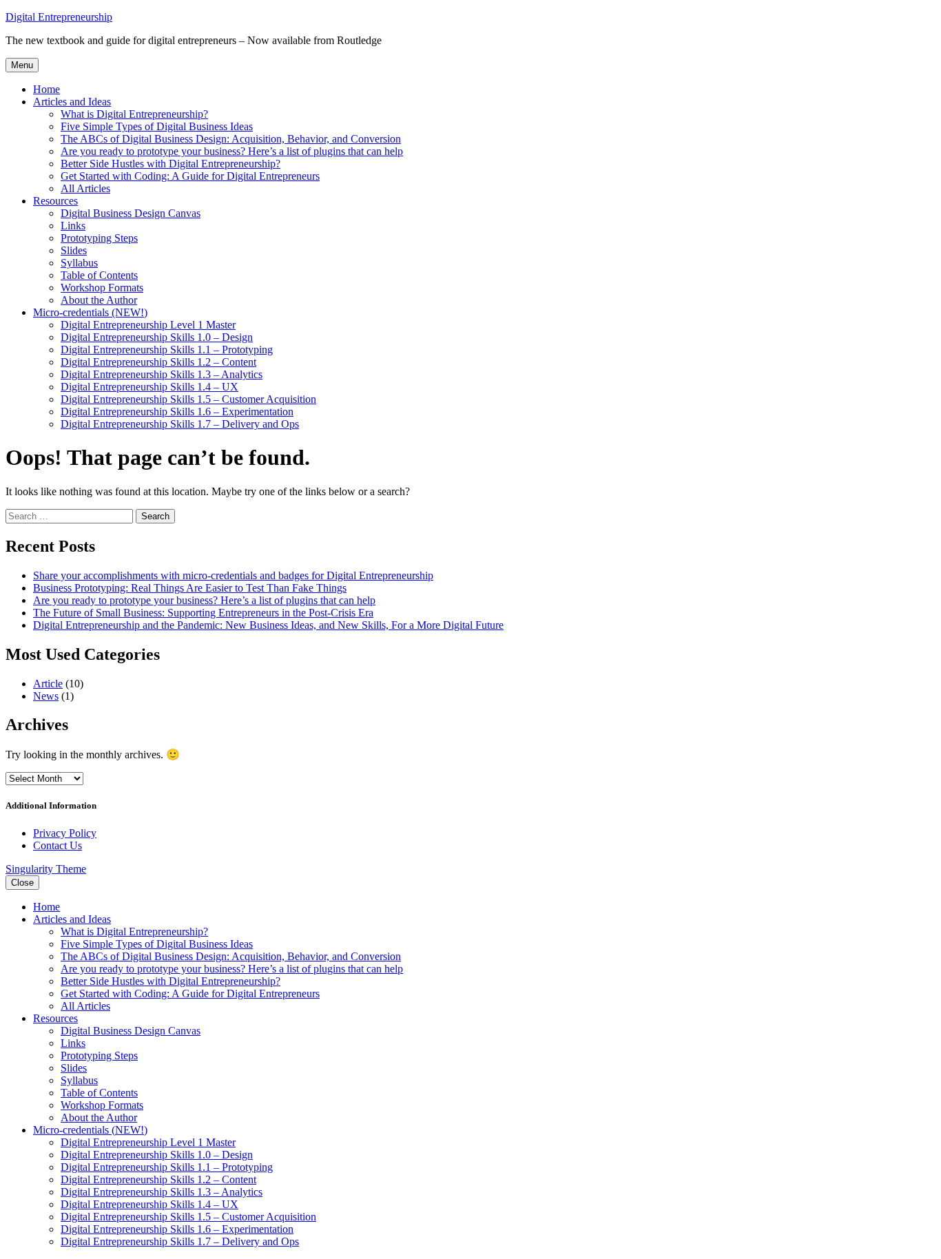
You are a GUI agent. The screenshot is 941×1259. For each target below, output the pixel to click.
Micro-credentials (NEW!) (90, 312)
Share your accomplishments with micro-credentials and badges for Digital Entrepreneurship (233, 575)
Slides (74, 250)
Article (48, 683)
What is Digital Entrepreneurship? (134, 114)
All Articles (85, 188)
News (46, 696)
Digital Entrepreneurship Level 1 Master (148, 325)
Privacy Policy (64, 833)
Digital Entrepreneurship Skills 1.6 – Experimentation (177, 411)
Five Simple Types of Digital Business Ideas (157, 126)
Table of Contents (99, 275)
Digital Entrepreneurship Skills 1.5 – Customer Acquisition (188, 399)
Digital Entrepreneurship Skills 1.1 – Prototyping (167, 349)
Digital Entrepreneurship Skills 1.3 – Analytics (161, 374)
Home (46, 89)
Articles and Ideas (72, 101)
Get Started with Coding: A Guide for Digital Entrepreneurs (190, 176)
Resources (55, 201)
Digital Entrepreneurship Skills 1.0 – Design (157, 337)
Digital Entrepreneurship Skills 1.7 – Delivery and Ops (180, 424)
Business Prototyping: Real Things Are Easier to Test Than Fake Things (190, 588)
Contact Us (57, 845)
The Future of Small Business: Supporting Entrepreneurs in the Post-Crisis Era (203, 612)
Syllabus (79, 263)
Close (22, 882)
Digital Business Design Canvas (130, 213)
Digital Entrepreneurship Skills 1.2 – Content (158, 362)
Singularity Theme (46, 869)
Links (73, 225)
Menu (22, 65)
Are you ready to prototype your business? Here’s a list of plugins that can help (232, 151)
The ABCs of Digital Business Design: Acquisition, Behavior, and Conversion (231, 139)
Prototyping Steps (99, 238)
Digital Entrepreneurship (59, 17)
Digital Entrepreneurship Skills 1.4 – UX (149, 387)
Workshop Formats (102, 287)
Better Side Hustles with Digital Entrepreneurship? (170, 163)
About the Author (99, 300)
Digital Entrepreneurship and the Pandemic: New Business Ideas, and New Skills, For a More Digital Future (268, 625)
